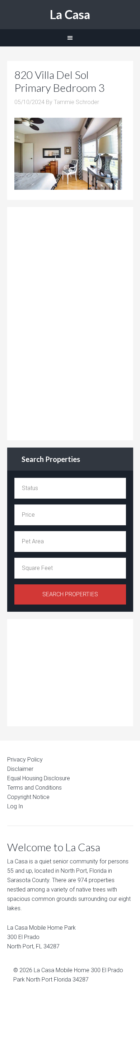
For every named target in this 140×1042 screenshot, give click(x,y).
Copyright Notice (28, 797)
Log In (15, 806)
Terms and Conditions (34, 787)
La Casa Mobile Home (61, 970)
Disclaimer (20, 768)
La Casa (70, 14)
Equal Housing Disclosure (38, 778)
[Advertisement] (68, 322)
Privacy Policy (25, 759)
